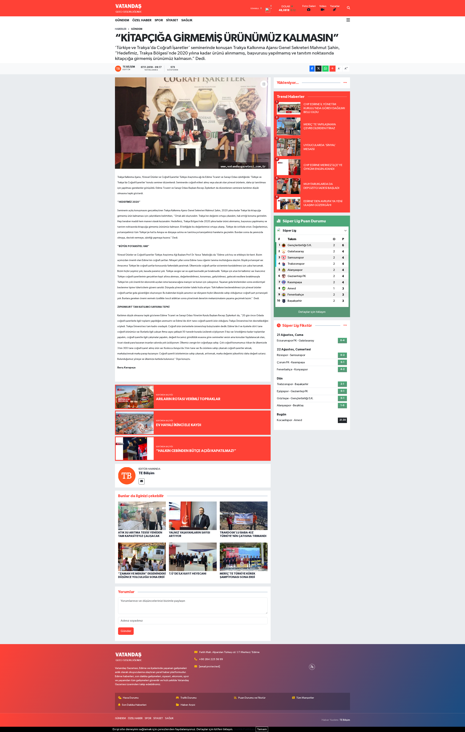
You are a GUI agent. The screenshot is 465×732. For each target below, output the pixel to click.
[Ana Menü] (348, 20)
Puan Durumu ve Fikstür (252, 697)
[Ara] (348, 8)
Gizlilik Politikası (244, 729)
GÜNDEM (122, 20)
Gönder (126, 631)
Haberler (120, 29)
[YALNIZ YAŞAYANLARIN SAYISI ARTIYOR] (193, 515)
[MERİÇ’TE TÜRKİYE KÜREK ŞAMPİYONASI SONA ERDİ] (244, 556)
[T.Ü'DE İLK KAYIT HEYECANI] (193, 556)
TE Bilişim (146, 473)
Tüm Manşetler (305, 697)
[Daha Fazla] (332, 69)
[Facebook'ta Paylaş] (312, 69)
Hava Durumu (131, 697)
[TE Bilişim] (127, 475)
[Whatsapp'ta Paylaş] (325, 69)
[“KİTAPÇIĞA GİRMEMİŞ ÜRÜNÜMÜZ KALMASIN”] (193, 123)
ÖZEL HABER (141, 20)
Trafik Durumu (188, 697)
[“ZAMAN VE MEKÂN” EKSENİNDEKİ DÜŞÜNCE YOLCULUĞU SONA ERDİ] (142, 556)
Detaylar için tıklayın (312, 312)
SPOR (159, 20)
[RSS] (312, 667)
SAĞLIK (186, 20)
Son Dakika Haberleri (134, 704)
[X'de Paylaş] (318, 69)
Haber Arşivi (188, 704)
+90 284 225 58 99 (211, 659)
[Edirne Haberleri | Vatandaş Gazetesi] (128, 8)
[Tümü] (345, 82)
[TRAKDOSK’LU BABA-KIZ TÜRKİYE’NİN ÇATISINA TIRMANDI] (244, 515)
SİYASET (172, 20)
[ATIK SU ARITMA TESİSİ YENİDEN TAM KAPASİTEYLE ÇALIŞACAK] (142, 515)
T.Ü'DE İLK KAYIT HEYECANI (187, 573)
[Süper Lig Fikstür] (345, 325)
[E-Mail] (142, 481)
